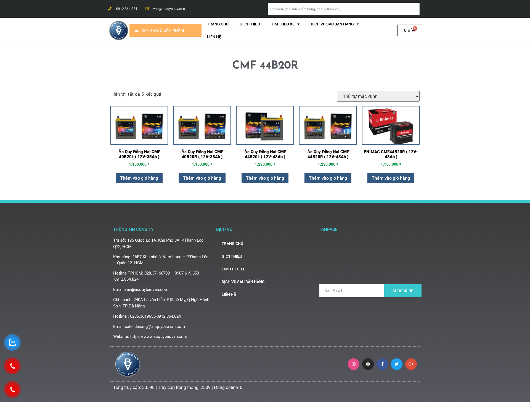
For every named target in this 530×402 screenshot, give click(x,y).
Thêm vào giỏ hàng (139, 178)
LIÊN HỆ (214, 37)
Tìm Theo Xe (283, 24)
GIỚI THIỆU (250, 24)
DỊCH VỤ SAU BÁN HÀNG (332, 24)
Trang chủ (218, 24)
